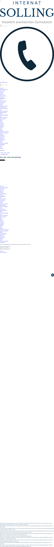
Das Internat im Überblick (4, 187)
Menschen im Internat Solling (4, 229)
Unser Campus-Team (3, 233)
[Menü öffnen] (0, 0)
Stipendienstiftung (2, 196)
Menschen (1, 228)
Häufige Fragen (2, 150)
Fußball (1, 218)
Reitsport (1, 225)
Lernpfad (1, 202)
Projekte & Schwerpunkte (4, 204)
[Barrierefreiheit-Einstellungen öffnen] (52, 275)
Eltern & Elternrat (2, 237)
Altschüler (1, 238)
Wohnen (1, 211)
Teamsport (1, 220)
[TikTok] (27, 427)
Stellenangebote (2, 242)
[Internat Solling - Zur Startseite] (27, 23)
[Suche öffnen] (0, 83)
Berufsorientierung (2, 205)
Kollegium (1, 232)
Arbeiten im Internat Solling (4, 241)
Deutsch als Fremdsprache (4, 206)
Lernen (1, 197)
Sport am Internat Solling (3, 215)
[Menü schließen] (0, 86)
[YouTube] (27, 466)
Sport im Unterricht (3, 216)
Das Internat (2, 186)
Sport (1, 214)
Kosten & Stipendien (3, 95)
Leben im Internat (2, 209)
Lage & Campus (2, 188)
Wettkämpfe (2, 224)
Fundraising (1, 195)
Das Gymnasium (2, 200)
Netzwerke (1, 191)
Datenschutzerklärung (3, 252)
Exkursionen (2, 223)
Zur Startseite (2, 160)
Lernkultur (1, 201)
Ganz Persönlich (2, 234)
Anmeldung (1, 192)
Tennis (1, 227)
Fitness (1, 219)
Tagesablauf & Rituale (3, 210)
